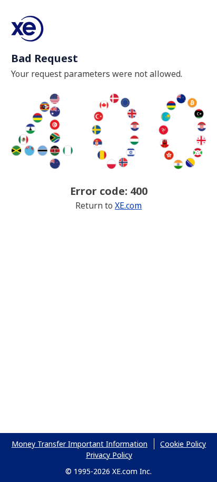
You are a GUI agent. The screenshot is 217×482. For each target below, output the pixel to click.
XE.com (128, 205)
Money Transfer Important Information (79, 444)
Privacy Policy (109, 455)
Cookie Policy (183, 444)
